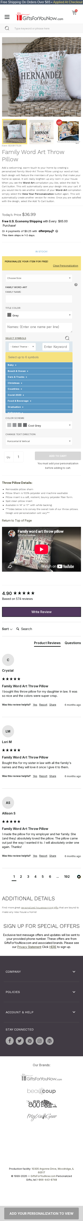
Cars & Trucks (17, 376)
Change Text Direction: (20, 434)
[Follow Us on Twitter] (20, 1041)
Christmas (15, 383)
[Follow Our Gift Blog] (50, 1041)
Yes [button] (35, 704)
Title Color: (13, 308)
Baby (12, 365)
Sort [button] (5, 629)
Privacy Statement (29, 947)
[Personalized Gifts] (39, 15)
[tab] (47, 644)
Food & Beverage (19, 400)
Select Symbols (15, 338)
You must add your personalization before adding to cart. (57, 465)
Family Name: (13, 291)
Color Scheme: (15, 418)
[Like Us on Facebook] (10, 1041)
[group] (41, 593)
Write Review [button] (41, 612)
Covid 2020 (16, 395)
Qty (8, 457)
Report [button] (43, 704)
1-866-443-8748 (46, 1179)
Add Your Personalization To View (41, 1213)
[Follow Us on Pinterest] (30, 1041)
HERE (52, 947)
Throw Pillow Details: (17, 482)
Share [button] (52, 704)
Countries (15, 388)
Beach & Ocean (18, 371)
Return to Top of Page (17, 520)
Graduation (16, 406)
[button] (14, 877)
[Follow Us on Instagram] (40, 1041)
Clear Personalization (65, 265)
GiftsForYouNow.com (43, 1176)
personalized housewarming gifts (39, 907)
